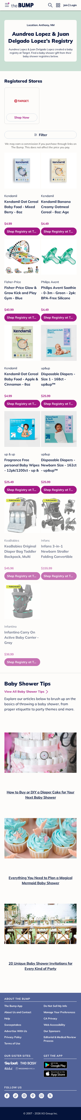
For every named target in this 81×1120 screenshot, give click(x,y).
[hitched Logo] (8, 1068)
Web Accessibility (54, 1024)
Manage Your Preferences (59, 1012)
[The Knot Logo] (11, 1063)
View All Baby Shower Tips (24, 691)
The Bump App (13, 1006)
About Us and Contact (17, 1012)
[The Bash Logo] (28, 1063)
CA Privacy (50, 1018)
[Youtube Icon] (41, 1095)
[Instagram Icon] (24, 1095)
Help (7, 1018)
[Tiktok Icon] (15, 1095)
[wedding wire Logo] (25, 1068)
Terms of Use (12, 1043)
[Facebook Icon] (7, 1095)
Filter (43, 135)
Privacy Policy (13, 1037)
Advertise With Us (15, 1031)
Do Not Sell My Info (55, 1006)
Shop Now (21, 117)
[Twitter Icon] (50, 1095)
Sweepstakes (12, 1024)
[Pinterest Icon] (32, 1095)
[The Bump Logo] (22, 5)
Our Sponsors (52, 1031)
